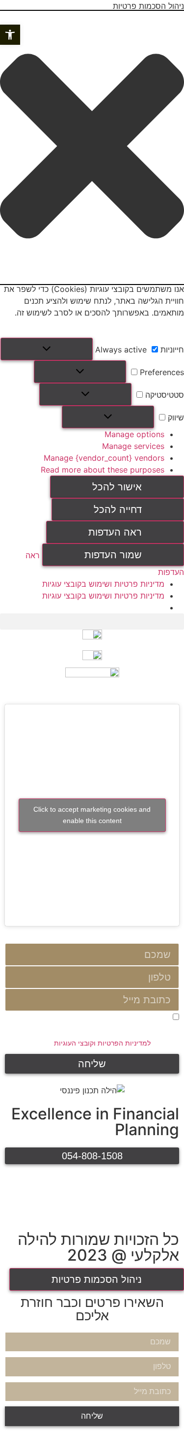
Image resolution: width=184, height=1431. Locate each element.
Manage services (133, 446)
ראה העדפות (115, 532)
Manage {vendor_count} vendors (104, 458)
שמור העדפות (113, 554)
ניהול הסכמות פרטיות (97, 1279)
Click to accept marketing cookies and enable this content (92, 815)
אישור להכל (117, 486)
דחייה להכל (118, 509)
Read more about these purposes (102, 470)
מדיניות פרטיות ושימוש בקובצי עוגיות (103, 584)
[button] (10, 35)
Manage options (134, 434)
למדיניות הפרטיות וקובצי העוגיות (102, 1043)
